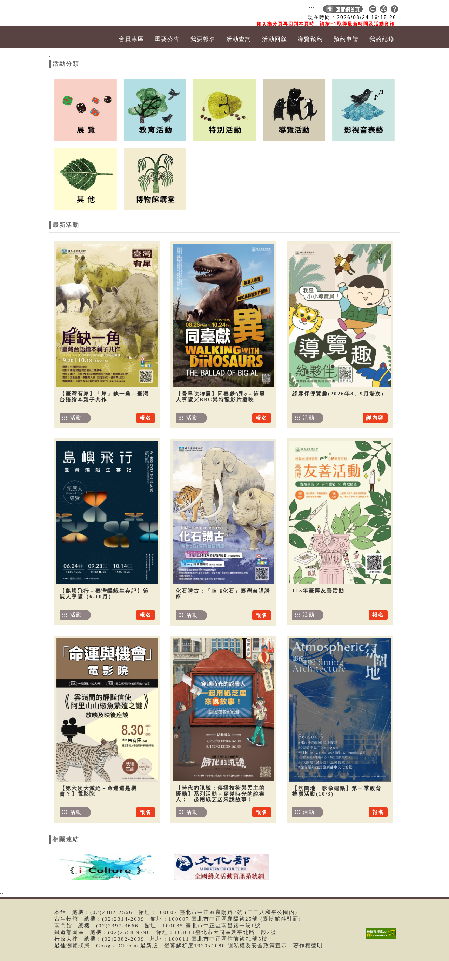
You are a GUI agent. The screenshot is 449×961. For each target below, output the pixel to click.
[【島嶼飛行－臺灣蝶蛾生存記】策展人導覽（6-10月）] (107, 512)
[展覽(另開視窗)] (85, 109)
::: (312, 6)
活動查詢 (239, 39)
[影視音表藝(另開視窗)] (363, 109)
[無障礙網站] (383, 938)
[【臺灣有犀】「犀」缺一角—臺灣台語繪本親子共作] (107, 315)
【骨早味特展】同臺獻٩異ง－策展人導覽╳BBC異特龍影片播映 (220, 397)
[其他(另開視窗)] (85, 178)
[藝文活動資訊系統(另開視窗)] (219, 867)
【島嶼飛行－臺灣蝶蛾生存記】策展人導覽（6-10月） (104, 594)
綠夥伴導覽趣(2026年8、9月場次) (338, 393)
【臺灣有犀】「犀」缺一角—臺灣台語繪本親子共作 (104, 396)
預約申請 (346, 39)
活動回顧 (274, 39)
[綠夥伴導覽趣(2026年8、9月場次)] (340, 315)
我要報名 (203, 39)
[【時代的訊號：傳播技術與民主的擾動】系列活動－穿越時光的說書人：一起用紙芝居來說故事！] (223, 709)
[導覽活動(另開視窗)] (294, 109)
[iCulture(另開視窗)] (106, 867)
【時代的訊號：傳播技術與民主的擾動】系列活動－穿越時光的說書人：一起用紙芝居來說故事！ (220, 793)
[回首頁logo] (89, 13)
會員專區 (131, 39)
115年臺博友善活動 (318, 590)
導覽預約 (310, 39)
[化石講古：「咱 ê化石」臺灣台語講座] (223, 512)
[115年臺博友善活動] (340, 512)
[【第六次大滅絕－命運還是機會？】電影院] (107, 710)
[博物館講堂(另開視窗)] (155, 178)
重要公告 (167, 39)
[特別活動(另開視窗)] (224, 109)
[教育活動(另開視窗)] (155, 109)
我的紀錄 (382, 39)
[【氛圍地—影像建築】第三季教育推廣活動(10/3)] (340, 710)
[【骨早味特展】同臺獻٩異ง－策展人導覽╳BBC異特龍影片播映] (223, 315)
